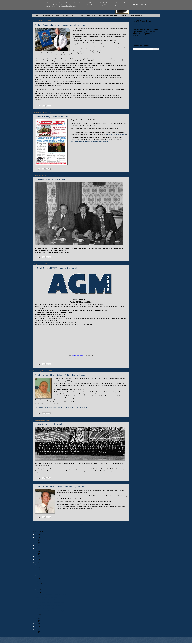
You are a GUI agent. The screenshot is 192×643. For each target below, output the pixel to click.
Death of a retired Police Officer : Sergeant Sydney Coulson (61, 487)
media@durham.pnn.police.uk (116, 134)
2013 (36, 623)
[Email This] (43, 106)
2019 (36, 554)
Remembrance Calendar (51, 16)
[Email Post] (39, 105)
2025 (36, 537)
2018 (36, 556)
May (38, 584)
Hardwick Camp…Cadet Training (49, 424)
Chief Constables (136, 16)
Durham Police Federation (107, 16)
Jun (38, 581)
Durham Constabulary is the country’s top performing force (61, 25)
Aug (38, 575)
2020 (36, 551)
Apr (38, 586)
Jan (38, 614)
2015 (36, 618)
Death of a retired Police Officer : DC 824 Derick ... (51, 605)
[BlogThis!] (45, 106)
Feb (38, 592)
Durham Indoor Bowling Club (79, 355)
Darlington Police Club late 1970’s (50, 180)
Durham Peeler (68, 16)
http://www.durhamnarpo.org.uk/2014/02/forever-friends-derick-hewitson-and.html (61, 407)
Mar (38, 589)
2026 (36, 534)
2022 (36, 545)
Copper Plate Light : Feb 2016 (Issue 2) (52, 116)
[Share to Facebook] (48, 106)
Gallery (80, 16)
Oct (38, 570)
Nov (38, 567)
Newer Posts (38, 524)
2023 (36, 543)
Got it (143, 5)
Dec (38, 564)
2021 (36, 548)
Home (37, 16)
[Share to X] (47, 106)
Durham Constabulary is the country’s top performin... (51, 594)
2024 (36, 540)
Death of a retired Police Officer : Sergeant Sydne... (51, 611)
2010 (36, 632)
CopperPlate (90, 16)
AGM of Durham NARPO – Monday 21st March (56, 268)
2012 (36, 626)
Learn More (135, 5)
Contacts (123, 16)
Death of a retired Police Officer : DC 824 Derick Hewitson (61, 375)
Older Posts (124, 524)
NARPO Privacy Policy (139, 24)
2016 (36, 562)
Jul (38, 578)
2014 (36, 621)
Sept (38, 573)
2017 (36, 559)
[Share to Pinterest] (50, 106)
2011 (36, 629)
